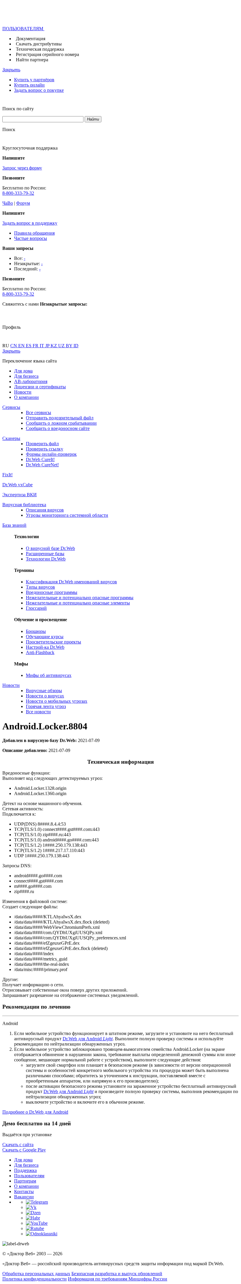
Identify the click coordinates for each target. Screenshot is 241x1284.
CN (14, 345)
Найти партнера (32, 59)
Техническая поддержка (40, 49)
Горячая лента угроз (46, 706)
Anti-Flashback (40, 652)
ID (75, 345)
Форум (23, 203)
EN (22, 345)
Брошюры (36, 631)
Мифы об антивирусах (48, 675)
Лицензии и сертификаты (40, 386)
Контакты (24, 1191)
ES (29, 345)
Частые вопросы (30, 238)
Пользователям (29, 1175)
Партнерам (25, 1180)
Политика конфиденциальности (34, 1278)
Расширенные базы (45, 553)
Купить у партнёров (34, 79)
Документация (30, 38)
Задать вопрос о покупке (39, 90)
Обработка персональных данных (36, 1273)
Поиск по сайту (18, 108)
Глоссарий (36, 608)
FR (36, 345)
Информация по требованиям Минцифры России (117, 1278)
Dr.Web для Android (88, 1038)
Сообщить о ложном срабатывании (61, 423)
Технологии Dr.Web (46, 558)
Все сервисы (38, 412)
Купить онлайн (29, 84)
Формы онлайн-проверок (51, 454)
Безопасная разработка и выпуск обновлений (116, 1273)
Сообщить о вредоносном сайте (58, 428)
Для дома (23, 370)
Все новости (38, 711)
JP (48, 345)
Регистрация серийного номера (47, 54)
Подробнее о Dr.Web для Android (35, 1111)
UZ (62, 345)
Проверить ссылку (44, 448)
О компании (26, 397)
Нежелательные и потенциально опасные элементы (78, 602)
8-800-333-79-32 (18, 193)
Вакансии (24, 1196)
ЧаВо (7, 203)
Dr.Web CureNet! (42, 464)
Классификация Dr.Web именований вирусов (71, 581)
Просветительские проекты (53, 641)
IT (42, 345)
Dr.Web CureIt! (40, 459)
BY (69, 345)
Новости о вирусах (45, 695)
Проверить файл (42, 443)
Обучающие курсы (44, 636)
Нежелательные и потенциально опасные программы (79, 597)
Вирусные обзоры (44, 690)
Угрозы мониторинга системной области (67, 515)
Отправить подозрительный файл (59, 417)
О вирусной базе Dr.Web (50, 548)
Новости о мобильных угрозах (56, 701)
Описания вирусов (45, 509)
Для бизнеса (26, 376)
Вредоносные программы (51, 592)
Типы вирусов (40, 587)
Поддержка (25, 1170)
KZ (54, 345)
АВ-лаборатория (30, 381)
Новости (22, 391)
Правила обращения (34, 233)
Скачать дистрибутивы (39, 43)
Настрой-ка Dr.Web (45, 647)
